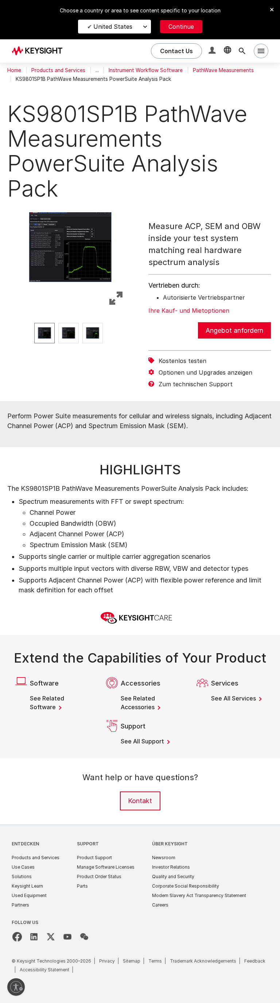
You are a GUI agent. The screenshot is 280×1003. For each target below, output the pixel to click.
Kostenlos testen (182, 360)
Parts (82, 886)
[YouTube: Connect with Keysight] (67, 936)
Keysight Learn (27, 886)
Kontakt (140, 801)
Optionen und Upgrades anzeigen (205, 372)
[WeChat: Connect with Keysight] (84, 936)
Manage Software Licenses (106, 867)
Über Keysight (170, 843)
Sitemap (131, 961)
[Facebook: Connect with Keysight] (17, 936)
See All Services (234, 698)
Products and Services (58, 70)
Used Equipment (29, 895)
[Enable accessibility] (16, 987)
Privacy (107, 961)
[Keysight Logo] (40, 51)
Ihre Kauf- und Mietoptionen (188, 310)
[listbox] (70, 333)
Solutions (22, 876)
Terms (155, 961)
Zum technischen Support (196, 384)
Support (88, 843)
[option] (44, 333)
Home (14, 70)
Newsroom (163, 857)
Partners (20, 905)
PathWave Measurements (223, 70)
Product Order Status (99, 876)
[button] (213, 51)
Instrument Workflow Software (146, 70)
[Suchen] (242, 51)
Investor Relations (171, 867)
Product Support (94, 857)
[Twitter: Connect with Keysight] (50, 936)
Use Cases (23, 867)
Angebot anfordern (234, 330)
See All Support (143, 741)
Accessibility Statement (44, 969)
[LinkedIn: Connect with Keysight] (33, 936)
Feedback (254, 961)
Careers (160, 905)
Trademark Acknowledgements (203, 961)
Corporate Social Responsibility (185, 886)
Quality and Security (173, 876)
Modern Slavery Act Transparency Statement (199, 895)
